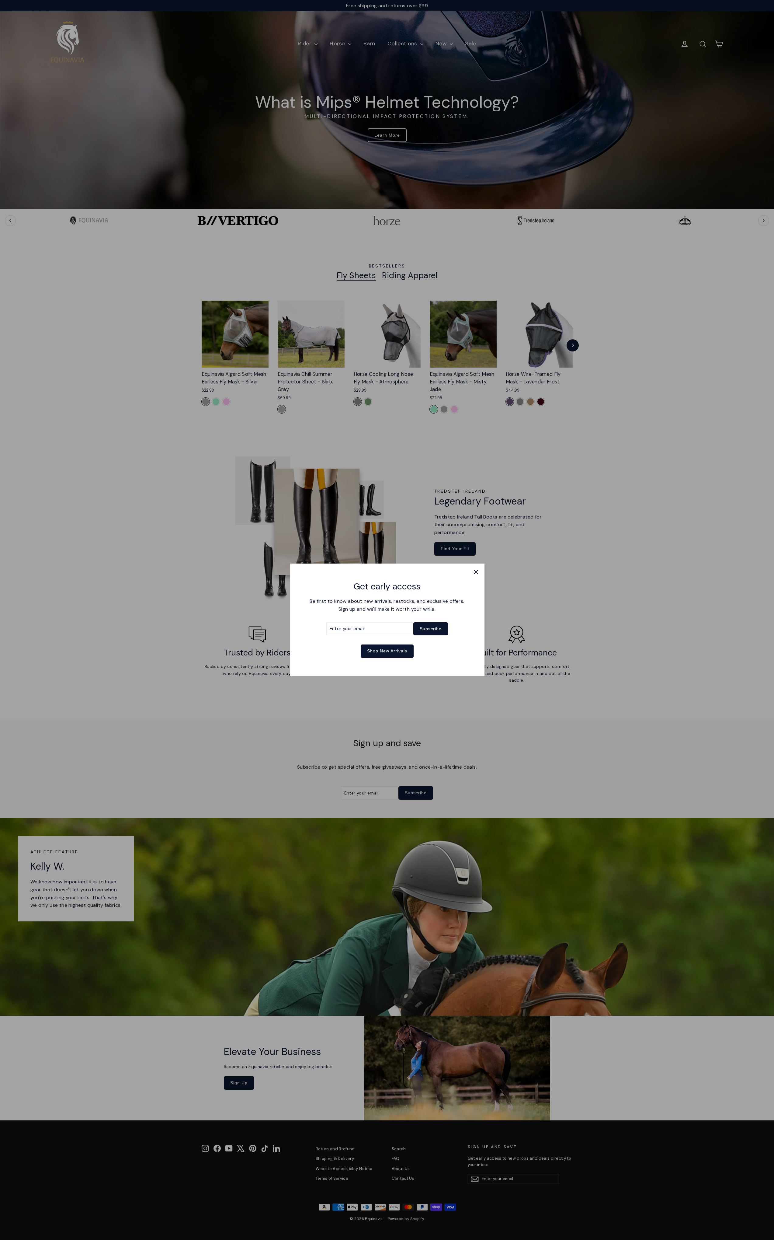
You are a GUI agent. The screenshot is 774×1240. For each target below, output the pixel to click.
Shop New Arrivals (387, 651)
